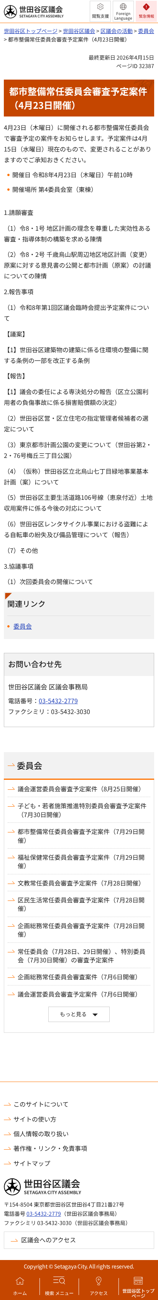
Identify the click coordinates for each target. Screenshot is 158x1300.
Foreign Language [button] (123, 15)
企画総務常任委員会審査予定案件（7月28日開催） (81, 930)
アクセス (99, 1293)
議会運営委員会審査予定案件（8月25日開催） (81, 788)
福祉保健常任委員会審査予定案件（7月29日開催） (81, 861)
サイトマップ (31, 1163)
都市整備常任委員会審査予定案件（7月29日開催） (81, 835)
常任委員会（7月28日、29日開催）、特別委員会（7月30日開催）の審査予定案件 (81, 955)
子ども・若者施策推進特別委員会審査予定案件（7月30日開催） (82, 810)
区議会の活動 (116, 31)
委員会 (146, 31)
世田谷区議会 (79, 31)
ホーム (20, 1293)
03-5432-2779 (58, 700)
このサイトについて (41, 1104)
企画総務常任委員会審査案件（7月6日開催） (79, 976)
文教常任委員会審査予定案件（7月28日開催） (81, 883)
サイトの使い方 (34, 1119)
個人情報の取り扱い (41, 1133)
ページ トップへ (141, 1079)
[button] (100, 11)
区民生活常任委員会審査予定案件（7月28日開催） (81, 904)
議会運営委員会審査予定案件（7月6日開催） (79, 994)
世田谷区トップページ (138, 1293)
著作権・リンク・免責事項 (50, 1148)
